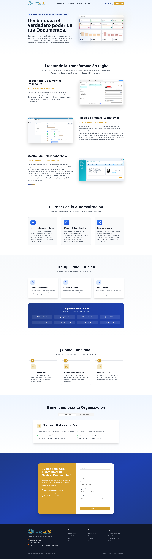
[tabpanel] (76, 431)
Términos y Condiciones (114, 533)
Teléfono (82, 482)
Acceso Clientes (107, 3)
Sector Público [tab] (85, 414)
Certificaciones (112, 540)
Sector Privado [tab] (68, 414)
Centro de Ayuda (92, 535)
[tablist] (76, 414)
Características (61, 3)
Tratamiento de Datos (113, 538)
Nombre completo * (85, 468)
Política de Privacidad (113, 535)
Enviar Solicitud (95, 508)
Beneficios (79, 3)
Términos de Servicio (118, 553)
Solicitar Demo (119, 3)
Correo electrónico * (85, 475)
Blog (89, 540)
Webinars (90, 538)
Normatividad (71, 3)
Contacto (87, 3)
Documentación (92, 533)
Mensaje (82, 495)
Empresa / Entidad (84, 489)
